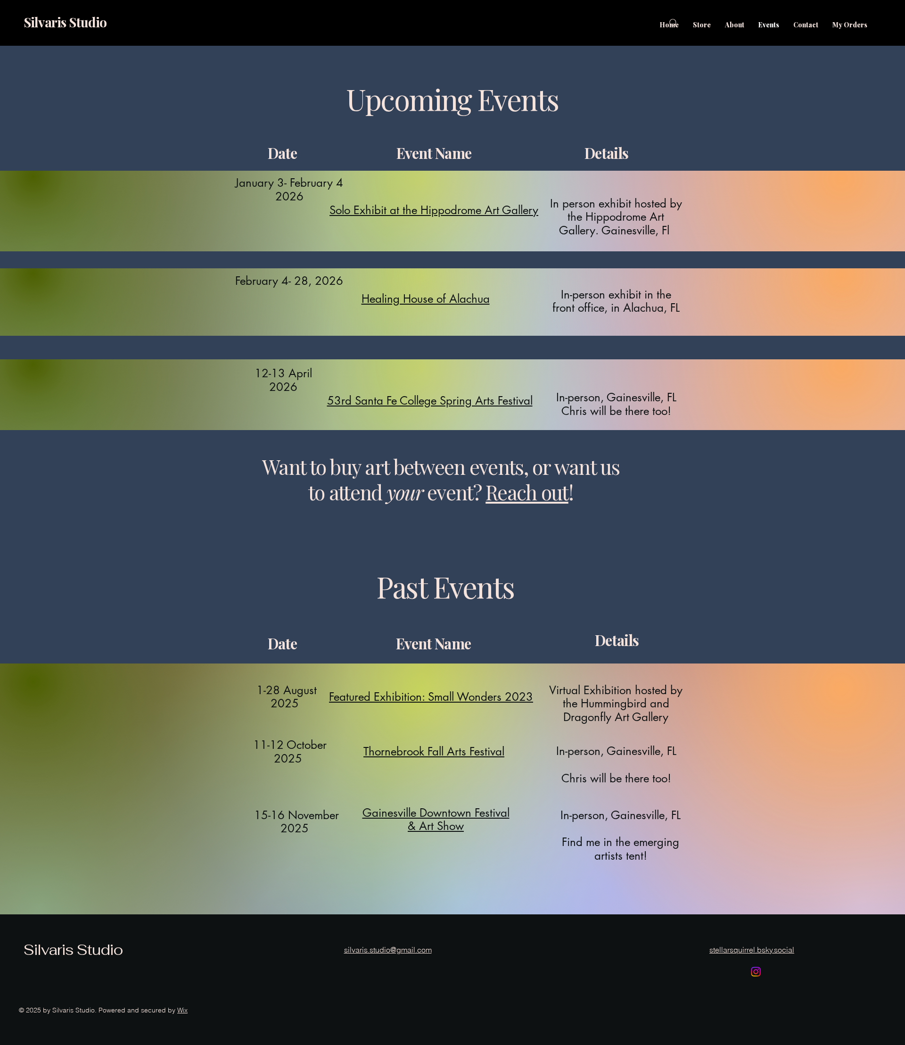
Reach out (526, 492)
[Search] (673, 23)
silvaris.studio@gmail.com (388, 949)
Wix (182, 1010)
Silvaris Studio (65, 22)
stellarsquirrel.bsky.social (751, 949)
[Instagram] (755, 971)
